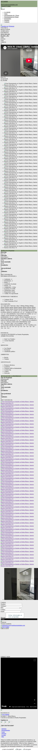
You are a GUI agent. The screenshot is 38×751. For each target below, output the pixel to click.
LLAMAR (7, 12)
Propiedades (7, 18)
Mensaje (3, 617)
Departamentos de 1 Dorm (11, 15)
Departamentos (6, 730)
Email (2, 611)
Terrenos (4, 728)
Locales (4, 735)
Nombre (3, 604)
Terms (27, 706)
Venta (5, 14)
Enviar (2, 619)
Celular (3, 609)
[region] (19, 682)
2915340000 (5, 714)
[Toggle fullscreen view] (34, 660)
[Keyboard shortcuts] (10, 706)
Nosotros (6, 20)
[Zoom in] (34, 700)
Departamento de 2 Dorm (11, 17)
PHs (3, 736)
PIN (2, 608)
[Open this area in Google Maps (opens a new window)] (4, 706)
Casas (3, 732)
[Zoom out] (34, 703)
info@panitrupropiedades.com (9, 4)
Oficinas (4, 733)
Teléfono (3, 606)
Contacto (6, 22)
